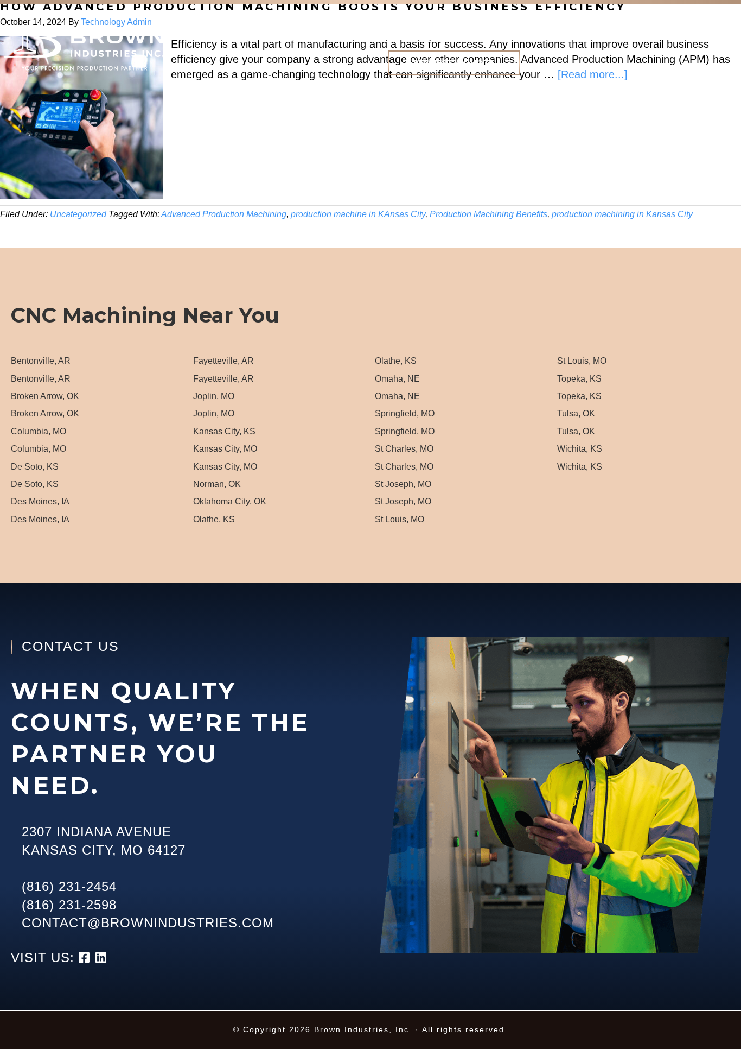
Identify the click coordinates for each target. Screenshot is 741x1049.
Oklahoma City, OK (229, 501)
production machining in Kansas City (622, 214)
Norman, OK (217, 484)
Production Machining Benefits (488, 214)
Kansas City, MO (225, 448)
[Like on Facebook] (87, 957)
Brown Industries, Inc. (83, 49)
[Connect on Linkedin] (101, 957)
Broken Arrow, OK (45, 396)
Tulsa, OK (576, 413)
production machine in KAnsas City (358, 214)
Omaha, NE (397, 378)
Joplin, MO (213, 396)
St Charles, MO (404, 448)
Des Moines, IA (40, 501)
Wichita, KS (579, 448)
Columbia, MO (38, 431)
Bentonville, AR (41, 360)
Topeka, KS (579, 378)
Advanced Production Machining (223, 214)
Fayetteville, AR (223, 360)
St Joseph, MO (403, 484)
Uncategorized (78, 214)
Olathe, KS (214, 519)
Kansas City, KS (224, 431)
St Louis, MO (399, 519)
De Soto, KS (35, 466)
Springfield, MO (405, 413)
